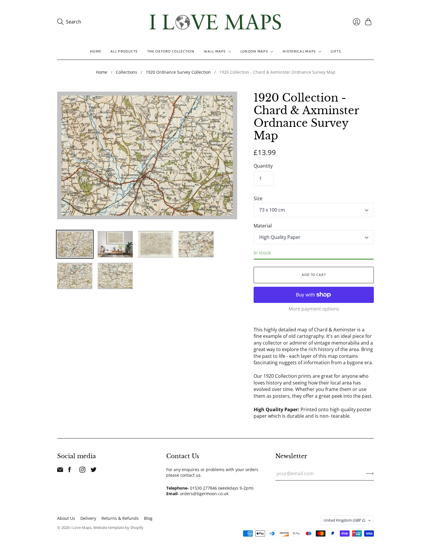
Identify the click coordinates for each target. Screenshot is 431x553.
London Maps (254, 51)
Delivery (88, 518)
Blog (148, 518)
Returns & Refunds (120, 518)
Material (263, 225)
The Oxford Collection (170, 51)
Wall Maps (215, 51)
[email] (60, 471)
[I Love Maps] (215, 22)
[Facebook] (69, 471)
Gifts (336, 51)
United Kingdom (344, 520)
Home (95, 51)
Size (258, 198)
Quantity (263, 166)
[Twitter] (93, 471)
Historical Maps (299, 51)
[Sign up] (370, 473)
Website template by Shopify (118, 527)
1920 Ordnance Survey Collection (178, 72)
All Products (124, 51)
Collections (126, 72)
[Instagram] (82, 471)
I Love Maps (80, 527)
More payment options (314, 309)
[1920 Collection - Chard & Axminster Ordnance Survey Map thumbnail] (74, 244)
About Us (66, 518)
